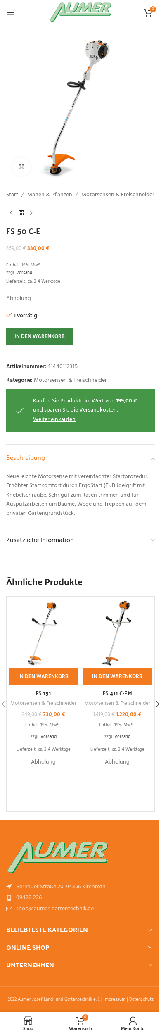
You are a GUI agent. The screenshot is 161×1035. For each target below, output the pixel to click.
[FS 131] (43, 633)
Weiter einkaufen (54, 419)
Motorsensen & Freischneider (117, 195)
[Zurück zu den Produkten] (21, 213)
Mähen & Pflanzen (49, 195)
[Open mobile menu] (10, 12)
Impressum (114, 999)
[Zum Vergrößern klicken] (21, 166)
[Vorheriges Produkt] (11, 213)
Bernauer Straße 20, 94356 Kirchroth (61, 887)
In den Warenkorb (39, 336)
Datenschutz (141, 999)
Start (12, 195)
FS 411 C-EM (117, 693)
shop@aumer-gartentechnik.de (55, 909)
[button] (43, 676)
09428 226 (29, 897)
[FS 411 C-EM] (117, 633)
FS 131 (43, 693)
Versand (24, 272)
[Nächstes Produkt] (31, 213)
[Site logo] (80, 12)
